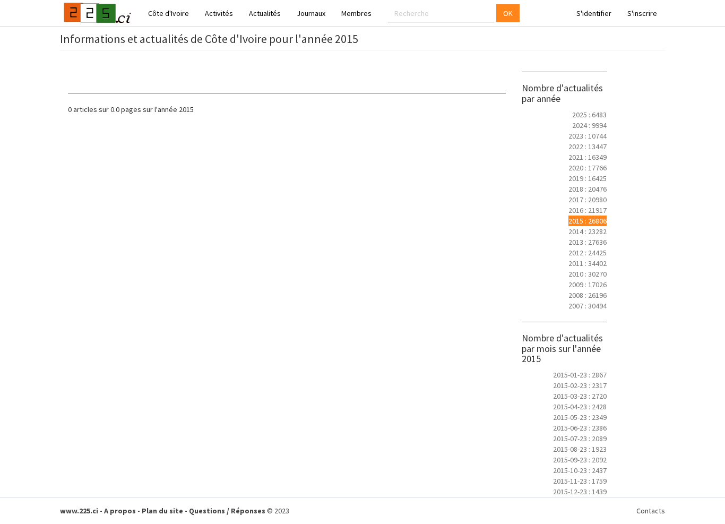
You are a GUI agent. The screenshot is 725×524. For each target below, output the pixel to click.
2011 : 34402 (587, 263)
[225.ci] (96, 13)
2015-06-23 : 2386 (580, 428)
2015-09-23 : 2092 (580, 460)
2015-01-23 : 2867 (580, 375)
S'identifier (593, 13)
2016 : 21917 (587, 210)
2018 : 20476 (587, 189)
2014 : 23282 (587, 231)
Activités (219, 13)
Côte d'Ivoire (168, 13)
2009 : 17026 (587, 284)
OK (508, 13)
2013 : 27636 (587, 242)
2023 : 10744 (587, 136)
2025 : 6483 (589, 114)
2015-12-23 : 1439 (580, 491)
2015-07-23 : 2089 (580, 438)
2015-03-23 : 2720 (580, 396)
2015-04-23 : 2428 (580, 406)
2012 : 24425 (587, 252)
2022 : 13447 (587, 146)
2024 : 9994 (589, 125)
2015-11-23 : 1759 (580, 481)
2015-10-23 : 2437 (580, 470)
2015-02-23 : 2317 (580, 385)
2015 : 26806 (587, 221)
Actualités (265, 13)
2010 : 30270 (587, 274)
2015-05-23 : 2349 (580, 417)
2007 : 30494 (587, 306)
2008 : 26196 (587, 295)
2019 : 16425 (587, 178)
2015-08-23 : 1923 (580, 449)
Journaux (311, 13)
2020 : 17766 (587, 168)
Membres (356, 13)
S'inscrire (642, 13)
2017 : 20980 (587, 199)
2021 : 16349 (587, 157)
